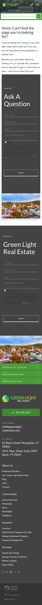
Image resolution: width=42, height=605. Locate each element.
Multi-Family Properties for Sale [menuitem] (16, 532)
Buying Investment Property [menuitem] (15, 536)
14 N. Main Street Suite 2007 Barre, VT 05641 (19, 453)
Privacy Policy (32, 178)
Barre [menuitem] (4, 507)
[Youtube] (10, 572)
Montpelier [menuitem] (7, 503)
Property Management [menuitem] (12, 540)
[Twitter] (15, 572)
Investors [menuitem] (6, 528)
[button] (38, 16)
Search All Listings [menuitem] (10, 552)
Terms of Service (8, 180)
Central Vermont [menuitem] (9, 499)
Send (21, 173)
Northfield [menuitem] (7, 511)
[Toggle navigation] (37, 5)
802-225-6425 (23, 412)
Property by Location (14, 367)
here (11, 63)
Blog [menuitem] (4, 479)
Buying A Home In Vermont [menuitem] (14, 556)
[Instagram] (18, 572)
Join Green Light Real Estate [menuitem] (15, 475)
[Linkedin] (6, 572)
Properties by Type (13, 374)
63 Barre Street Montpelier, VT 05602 (20, 444)
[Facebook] (3, 572)
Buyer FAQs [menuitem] (7, 564)
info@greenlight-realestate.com (12, 428)
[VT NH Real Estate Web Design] (21, 589)
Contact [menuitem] (6, 486)
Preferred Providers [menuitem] (11, 471)
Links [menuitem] (4, 483)
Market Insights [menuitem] (9, 560)
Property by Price (12, 382)
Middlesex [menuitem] (7, 515)
